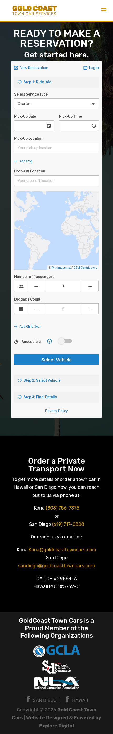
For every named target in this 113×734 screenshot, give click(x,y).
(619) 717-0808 (68, 524)
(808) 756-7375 (62, 508)
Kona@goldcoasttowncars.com (62, 550)
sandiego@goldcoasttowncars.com (56, 566)
